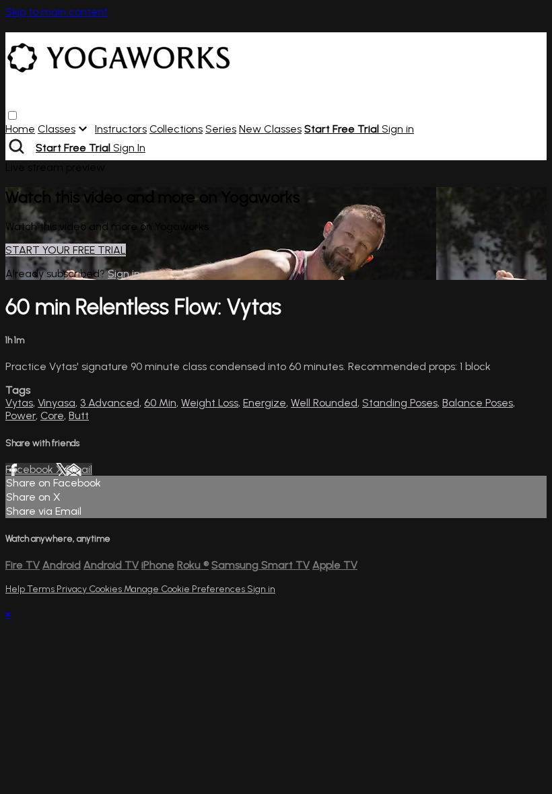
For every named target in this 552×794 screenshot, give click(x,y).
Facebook (30, 469)
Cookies (106, 589)
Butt (79, 415)
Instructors (121, 128)
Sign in (398, 128)
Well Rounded (324, 402)
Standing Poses (400, 402)
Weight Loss (209, 402)
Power (20, 415)
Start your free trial (65, 250)
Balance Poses (477, 402)
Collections (176, 128)
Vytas (19, 402)
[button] (12, 115)
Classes (56, 128)
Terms (42, 589)
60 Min (160, 402)
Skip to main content (56, 11)
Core (52, 415)
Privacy (73, 589)
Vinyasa (56, 402)
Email (79, 469)
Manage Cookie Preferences (185, 589)
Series (220, 128)
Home (20, 128)
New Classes (270, 128)
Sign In (129, 147)
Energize (264, 402)
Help (16, 589)
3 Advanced (109, 402)
